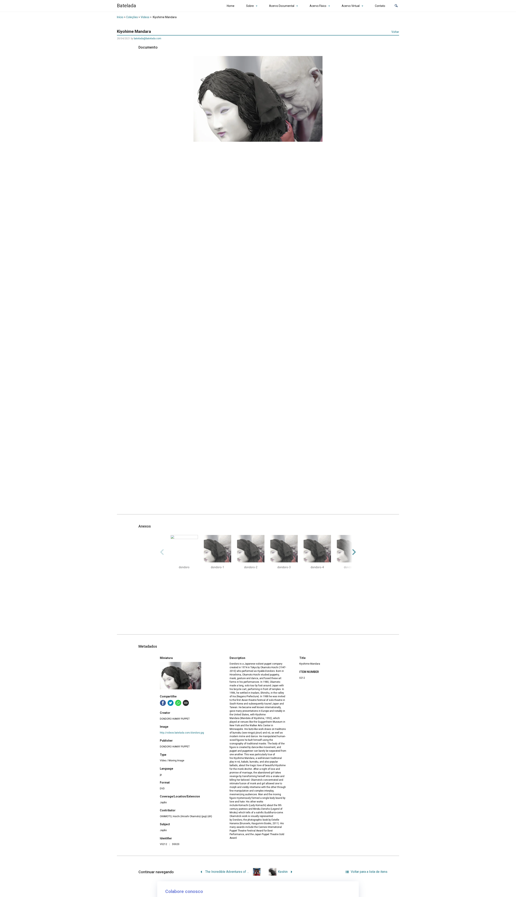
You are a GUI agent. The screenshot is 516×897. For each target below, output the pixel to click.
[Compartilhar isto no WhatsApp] (178, 703)
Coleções (132, 17)
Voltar (395, 31)
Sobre (250, 5)
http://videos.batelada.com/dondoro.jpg (182, 732)
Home (230, 5)
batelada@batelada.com (147, 38)
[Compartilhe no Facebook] (163, 703)
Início (120, 17)
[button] (396, 6)
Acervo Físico (318, 5)
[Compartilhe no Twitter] (170, 703)
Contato (380, 5)
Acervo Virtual (351, 5)
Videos (145, 17)
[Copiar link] (186, 703)
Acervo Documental (281, 5)
